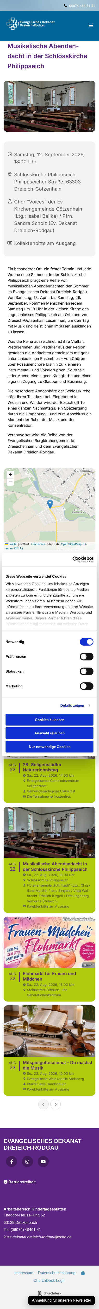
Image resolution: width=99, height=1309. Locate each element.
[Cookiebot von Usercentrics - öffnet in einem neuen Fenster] (72, 559)
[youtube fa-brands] (43, 1161)
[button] (84, 26)
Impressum (23, 1273)
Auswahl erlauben (49, 733)
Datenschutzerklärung (56, 1273)
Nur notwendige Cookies (49, 746)
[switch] (86, 656)
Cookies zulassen (49, 719)
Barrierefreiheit (22, 1182)
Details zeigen (72, 705)
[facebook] (11, 1161)
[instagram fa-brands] (27, 1161)
